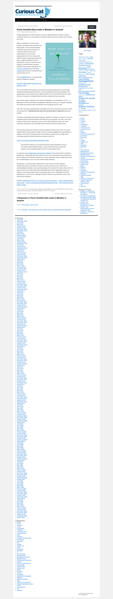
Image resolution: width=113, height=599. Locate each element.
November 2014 (22, 322)
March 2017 (20, 280)
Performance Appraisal (87, 156)
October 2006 (21, 476)
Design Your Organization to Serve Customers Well (87, 208)
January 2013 (21, 357)
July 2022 (20, 232)
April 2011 (20, 390)
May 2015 (20, 313)
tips (79, 108)
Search (92, 27)
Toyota (83, 108)
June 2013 (20, 349)
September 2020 (22, 243)
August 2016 (21, 291)
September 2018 (22, 257)
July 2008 (20, 443)
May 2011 (20, 389)
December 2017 (22, 268)
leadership (82, 76)
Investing (81, 74)
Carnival (90, 58)
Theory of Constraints (87, 178)
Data (30, 189)
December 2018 (22, 256)
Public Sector (82, 95)
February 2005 (21, 508)
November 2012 (22, 360)
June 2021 (20, 238)
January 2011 (21, 395)
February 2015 (21, 318)
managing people (85, 85)
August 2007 (21, 460)
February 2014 (21, 337)
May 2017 (20, 276)
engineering (81, 70)
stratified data (25, 77)
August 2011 (21, 384)
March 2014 (20, 335)
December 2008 (22, 435)
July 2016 (20, 292)
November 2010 (22, 398)
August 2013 (21, 346)
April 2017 (20, 278)
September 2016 (22, 289)
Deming (83, 69)
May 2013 (20, 351)
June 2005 (20, 501)
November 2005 (22, 493)
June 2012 (20, 368)
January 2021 (21, 242)
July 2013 (20, 348)
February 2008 (21, 451)
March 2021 (20, 240)
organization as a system (86, 88)
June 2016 (20, 294)
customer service (82, 67)
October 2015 (21, 305)
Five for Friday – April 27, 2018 (30, 204)
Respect (83, 167)
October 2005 (21, 495)
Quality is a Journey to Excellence (87, 212)
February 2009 (21, 432)
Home (18, 20)
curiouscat (67, 189)
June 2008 (20, 444)
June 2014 (20, 330)
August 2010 (21, 403)
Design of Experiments (87, 134)
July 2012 (20, 367)
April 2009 (20, 428)
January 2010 (21, 414)
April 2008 (20, 448)
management (35, 190)
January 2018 (21, 267)
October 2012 (21, 362)
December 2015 (22, 302)
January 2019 (21, 254)
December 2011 (22, 378)
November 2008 (22, 436)
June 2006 (20, 482)
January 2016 (21, 300)
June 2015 (20, 311)
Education (83, 137)
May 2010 (20, 408)
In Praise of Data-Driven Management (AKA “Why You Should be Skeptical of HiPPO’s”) (88, 198)
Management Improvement (33, 20)
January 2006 (21, 490)
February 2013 (21, 356)
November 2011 (22, 379)
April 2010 (20, 409)
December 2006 (22, 473)
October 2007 (21, 457)
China (82, 123)
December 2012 (22, 359)
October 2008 (21, 438)
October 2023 (21, 226)
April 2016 (20, 297)
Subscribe (44, 20)
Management (34, 189)
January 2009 (21, 433)
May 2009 (20, 427)
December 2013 (22, 340)
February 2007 (21, 470)
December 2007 (22, 454)
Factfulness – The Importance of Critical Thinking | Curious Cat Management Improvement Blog (46, 209)
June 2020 (20, 245)
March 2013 (20, 354)
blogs (91, 57)
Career (84, 58)
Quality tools (90, 95)
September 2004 (22, 516)
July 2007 (20, 462)
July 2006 (20, 481)
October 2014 (21, 324)
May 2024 (20, 224)
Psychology (84, 93)
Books (80, 58)
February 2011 (21, 394)
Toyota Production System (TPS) (87, 110)
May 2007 (20, 465)
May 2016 (20, 295)
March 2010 (20, 411)
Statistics (40, 189)
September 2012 (22, 364)
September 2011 (22, 383)
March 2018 (20, 265)
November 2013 (22, 341)
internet (89, 72)
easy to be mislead (23, 68)
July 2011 (20, 386)
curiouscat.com (85, 127)
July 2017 (20, 273)
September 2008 (22, 440)
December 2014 (22, 321)
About (23, 20)
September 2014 (22, 326)
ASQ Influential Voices (84, 57)
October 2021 (21, 237)
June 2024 (20, 223)
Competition (84, 124)
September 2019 (22, 248)
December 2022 (22, 229)
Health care (92, 70)
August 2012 (21, 365)
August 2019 (21, 249)
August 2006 (21, 479)
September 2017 (22, 272)
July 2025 (20, 219)
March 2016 (20, 299)
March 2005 (20, 506)
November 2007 (22, 455)
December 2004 (22, 511)
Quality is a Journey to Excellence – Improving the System (87, 192)
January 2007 (21, 471)
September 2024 (22, 221)
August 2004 (21, 517)
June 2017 (20, 275)
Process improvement (87, 91)
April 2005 (20, 505)
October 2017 (21, 270)
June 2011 (20, 387)
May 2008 (20, 446)
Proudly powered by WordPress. (86, 594)
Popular (80, 89)
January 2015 (21, 319)
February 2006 (21, 489)
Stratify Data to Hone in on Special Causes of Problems (39, 180)
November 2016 (22, 286)
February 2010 (21, 413)
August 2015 (21, 308)
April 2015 (20, 314)
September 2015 (22, 307)
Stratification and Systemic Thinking (40, 153)
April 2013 (20, 352)
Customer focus (85, 65)
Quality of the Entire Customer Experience (27, 26)
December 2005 (22, 492)
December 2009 (22, 416)
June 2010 (20, 406)
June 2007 (20, 463)
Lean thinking (84, 79)
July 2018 (20, 261)
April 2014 (20, 333)
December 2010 (22, 397)
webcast (81, 112)
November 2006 (22, 474)
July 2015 (20, 310)
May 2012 (20, 370)
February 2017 (21, 281)
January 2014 (21, 338)
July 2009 (20, 424)
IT (84, 74)
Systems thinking (47, 189)
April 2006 (20, 486)
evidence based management (24, 190)
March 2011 (20, 392)
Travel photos (84, 183)
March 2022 (20, 234)
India (82, 143)
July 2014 (20, 329)
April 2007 (20, 467)
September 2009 (22, 421)
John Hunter (33, 31)
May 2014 (20, 332)
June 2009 (20, 425)
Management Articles (87, 153)
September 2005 (22, 497)
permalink (52, 190)
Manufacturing (83, 86)
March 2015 (20, 316)
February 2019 (21, 253)
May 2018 (20, 262)
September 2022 (22, 230)
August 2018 (21, 259)
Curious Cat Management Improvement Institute (87, 203)
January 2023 (21, 227)
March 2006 (20, 487)
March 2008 (20, 449)
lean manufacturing (85, 77)
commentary (82, 60)
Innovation (83, 72)
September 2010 (22, 402)
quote (81, 96)
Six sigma (82, 100)
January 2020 (21, 246)
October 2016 (21, 287)
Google (86, 70)
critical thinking (60, 189)
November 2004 (22, 512)
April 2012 (20, 371)
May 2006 (20, 484)
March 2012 (20, 373)
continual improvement (85, 62)
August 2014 (21, 327)
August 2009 (21, 422)
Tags (81, 177)
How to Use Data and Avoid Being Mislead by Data (33, 140)
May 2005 (20, 503)
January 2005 (21, 509)
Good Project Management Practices (63, 26)
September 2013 (22, 345)
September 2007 (22, 459)
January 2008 (21, 452)
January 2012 (21, 376)
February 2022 (21, 235)
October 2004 (21, 514)
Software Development (84, 102)
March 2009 (20, 430)
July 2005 (20, 500)
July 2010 (20, 405)
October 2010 (21, 400)
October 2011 (21, 381)
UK (81, 185)
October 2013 (21, 343)
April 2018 (20, 264)
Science (83, 169)
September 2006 (22, 478)
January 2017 (21, 283)
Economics (91, 69)
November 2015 (22, 303)
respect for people (87, 98)
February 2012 (21, 375)
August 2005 (21, 498)
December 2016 (22, 284)
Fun (81, 139)
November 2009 (22, 417)
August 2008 (21, 441)
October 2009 (21, 419)
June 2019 (20, 251)
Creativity (81, 63)
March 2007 (20, 468)
